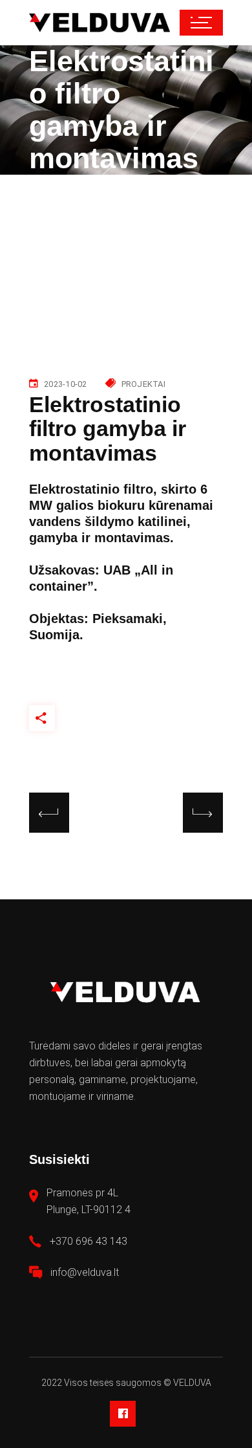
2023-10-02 (65, 384)
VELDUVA (192, 1382)
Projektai (143, 384)
